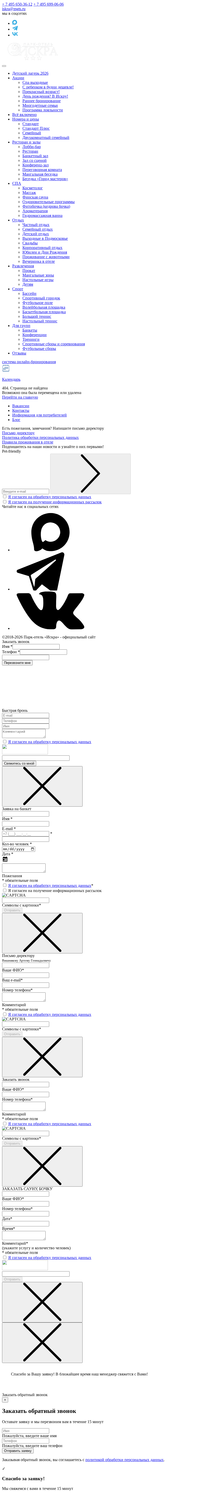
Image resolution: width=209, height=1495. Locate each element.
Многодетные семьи (40, 105)
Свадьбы (30, 243)
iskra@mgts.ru (13, 9)
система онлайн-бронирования (29, 362)
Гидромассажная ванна (42, 215)
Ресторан (30, 151)
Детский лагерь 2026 (30, 73)
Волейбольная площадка (43, 307)
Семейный (31, 133)
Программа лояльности (42, 110)
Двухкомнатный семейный (45, 137)
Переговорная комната (42, 169)
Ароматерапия (35, 211)
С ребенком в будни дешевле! (48, 87)
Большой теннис (36, 316)
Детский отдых (35, 234)
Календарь (11, 379)
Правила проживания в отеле (27, 442)
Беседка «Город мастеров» (45, 179)
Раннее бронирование (41, 101)
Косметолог (32, 188)
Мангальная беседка (40, 174)
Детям (27, 284)
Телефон (11, 652)
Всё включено (24, 114)
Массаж (29, 192)
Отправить (12, 910)
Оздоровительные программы (48, 202)
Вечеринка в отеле (38, 261)
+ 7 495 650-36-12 (17, 4)
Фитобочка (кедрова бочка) (46, 206)
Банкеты (29, 330)
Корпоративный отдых (42, 247)
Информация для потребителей (39, 415)
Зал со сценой (34, 160)
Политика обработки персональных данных (40, 437)
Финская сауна (35, 197)
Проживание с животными (46, 257)
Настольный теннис (39, 321)
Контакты (20, 410)
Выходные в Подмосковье (45, 238)
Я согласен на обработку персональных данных (49, 497)
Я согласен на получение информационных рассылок (55, 502)
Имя (7, 646)
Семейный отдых (37, 229)
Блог (16, 419)
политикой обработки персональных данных (124, 1460)
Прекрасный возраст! (41, 91)
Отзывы (19, 353)
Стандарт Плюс (36, 128)
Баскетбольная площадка (44, 312)
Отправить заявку (18, 1451)
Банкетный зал (35, 156)
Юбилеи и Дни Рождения (44, 252)
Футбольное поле (37, 302)
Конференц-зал (35, 165)
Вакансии (20, 406)
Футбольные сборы (39, 348)
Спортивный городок (41, 298)
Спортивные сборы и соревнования (53, 344)
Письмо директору (18, 433)
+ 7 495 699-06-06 (48, 4)
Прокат (28, 270)
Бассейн (29, 293)
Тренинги (31, 339)
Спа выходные (35, 82)
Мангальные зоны (38, 275)
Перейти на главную (20, 397)
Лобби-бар (31, 147)
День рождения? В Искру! (45, 96)
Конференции (34, 335)
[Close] (42, 786)
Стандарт (30, 124)
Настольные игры (38, 280)
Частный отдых (35, 224)
